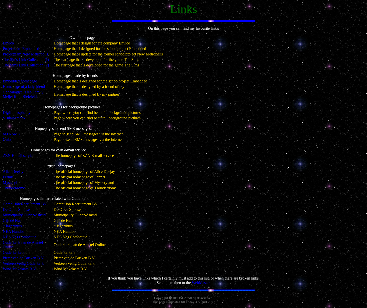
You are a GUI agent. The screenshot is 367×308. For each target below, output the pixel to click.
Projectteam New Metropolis (25, 54)
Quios (7, 139)
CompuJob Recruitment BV (25, 204)
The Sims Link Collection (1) (26, 59)
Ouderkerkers (13, 252)
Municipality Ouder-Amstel (24, 215)
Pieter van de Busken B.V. (23, 258)
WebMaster (200, 283)
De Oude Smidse (16, 209)
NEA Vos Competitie (19, 237)
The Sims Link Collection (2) (26, 65)
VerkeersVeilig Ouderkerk (23, 263)
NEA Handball (14, 231)
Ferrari (8, 177)
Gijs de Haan (13, 220)
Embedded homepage (20, 81)
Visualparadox (14, 118)
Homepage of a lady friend (24, 86)
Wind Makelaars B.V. (20, 269)
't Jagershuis (12, 226)
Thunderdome (14, 188)
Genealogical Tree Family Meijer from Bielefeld (23, 94)
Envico (8, 43)
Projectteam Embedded (21, 48)
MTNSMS (11, 134)
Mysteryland (12, 182)
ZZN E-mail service (18, 155)
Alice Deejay (13, 171)
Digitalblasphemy (16, 112)
